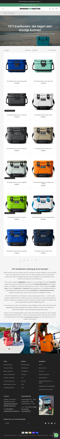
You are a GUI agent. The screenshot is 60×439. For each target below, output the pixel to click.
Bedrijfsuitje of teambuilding (47, 386)
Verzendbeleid (52, 435)
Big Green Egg (25, 364)
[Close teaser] (54, 433)
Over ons (41, 371)
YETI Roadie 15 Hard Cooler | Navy (43, 251)
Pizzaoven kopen (8, 368)
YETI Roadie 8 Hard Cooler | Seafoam (43, 81)
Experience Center (44, 374)
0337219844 (9, 409)
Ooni (22, 384)
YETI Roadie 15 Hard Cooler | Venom (16, 217)
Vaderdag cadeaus (9, 387)
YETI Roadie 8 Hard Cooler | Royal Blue (17, 81)
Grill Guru (23, 374)
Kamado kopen (8, 364)
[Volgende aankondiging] (57, 1)
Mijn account (42, 368)
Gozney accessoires (9, 374)
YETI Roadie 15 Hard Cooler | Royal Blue (17, 251)
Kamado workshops (9, 377)
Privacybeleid (33, 435)
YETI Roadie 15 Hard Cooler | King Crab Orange (43, 183)
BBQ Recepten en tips (10, 384)
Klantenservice (43, 377)
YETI (22, 377)
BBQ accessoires (8, 371)
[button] (3, 8)
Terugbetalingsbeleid (23, 435)
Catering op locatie (9, 381)
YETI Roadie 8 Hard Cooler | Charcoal (16, 115)
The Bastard (24, 371)
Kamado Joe (24, 368)
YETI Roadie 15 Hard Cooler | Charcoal (17, 148)
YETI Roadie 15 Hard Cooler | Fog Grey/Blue (43, 217)
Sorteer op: (28, 50)
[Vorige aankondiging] (2, 1)
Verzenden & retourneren (46, 389)
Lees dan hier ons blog (31, 317)
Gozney (23, 381)
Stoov (22, 387)
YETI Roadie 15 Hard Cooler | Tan (43, 148)
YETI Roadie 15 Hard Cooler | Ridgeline (17, 182)
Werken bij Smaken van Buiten (45, 382)
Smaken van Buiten (12, 435)
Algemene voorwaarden (42, 435)
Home (5, 13)
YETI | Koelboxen (11, 13)
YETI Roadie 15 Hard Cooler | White (43, 115)
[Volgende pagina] (39, 260)
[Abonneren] (28, 423)
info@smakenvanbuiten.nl (12, 411)
